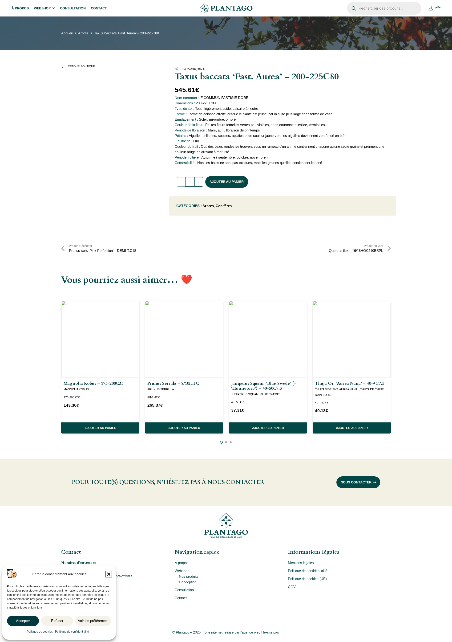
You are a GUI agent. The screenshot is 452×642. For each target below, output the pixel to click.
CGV (292, 587)
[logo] (226, 8)
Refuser (57, 621)
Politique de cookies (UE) (307, 579)
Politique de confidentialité (72, 631)
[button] (108, 574)
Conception (187, 582)
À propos (182, 563)
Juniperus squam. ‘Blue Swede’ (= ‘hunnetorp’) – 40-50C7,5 (263, 385)
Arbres (83, 33)
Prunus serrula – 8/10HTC (173, 383)
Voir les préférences (93, 621)
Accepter (23, 621)
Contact (181, 598)
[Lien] (431, 8)
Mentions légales (301, 563)
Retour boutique (81, 66)
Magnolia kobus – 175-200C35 (93, 383)
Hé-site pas (270, 632)
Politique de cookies (40, 631)
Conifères (224, 206)
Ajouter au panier (227, 182)
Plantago (182, 632)
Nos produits (188, 576)
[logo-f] (226, 525)
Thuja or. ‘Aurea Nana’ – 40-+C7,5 (349, 383)
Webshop (182, 571)
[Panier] (438, 8)
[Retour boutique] (64, 67)
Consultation (184, 590)
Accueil (67, 33)
